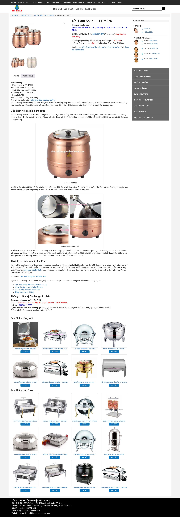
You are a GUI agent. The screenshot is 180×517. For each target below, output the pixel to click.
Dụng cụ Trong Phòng (142, 76)
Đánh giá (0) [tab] (27, 76)
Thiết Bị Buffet (26, 15)
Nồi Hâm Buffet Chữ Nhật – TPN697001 (114, 382)
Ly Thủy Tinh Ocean (141, 106)
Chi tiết (25, 352)
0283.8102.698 (22, 2)
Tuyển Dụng (90, 9)
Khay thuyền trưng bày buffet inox (29, 287)
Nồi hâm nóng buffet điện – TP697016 (55, 382)
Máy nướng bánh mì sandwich (27, 290)
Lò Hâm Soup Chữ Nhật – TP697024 (55, 421)
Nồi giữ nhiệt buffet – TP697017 (25, 349)
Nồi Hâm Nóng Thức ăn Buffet (44, 15)
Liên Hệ (79, 9)
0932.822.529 (148, 32)
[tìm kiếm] (163, 8)
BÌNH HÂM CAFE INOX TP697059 (114, 454)
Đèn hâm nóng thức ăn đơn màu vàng (31, 285)
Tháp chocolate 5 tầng (24, 292)
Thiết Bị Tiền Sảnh (141, 82)
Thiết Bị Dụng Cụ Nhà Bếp (143, 117)
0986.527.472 (98, 34)
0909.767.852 (154, 58)
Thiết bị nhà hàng (141, 71)
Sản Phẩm (69, 9)
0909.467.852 (156, 53)
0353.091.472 (154, 48)
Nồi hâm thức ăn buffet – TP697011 (55, 454)
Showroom (147, 29)
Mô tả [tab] (16, 76)
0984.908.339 (153, 40)
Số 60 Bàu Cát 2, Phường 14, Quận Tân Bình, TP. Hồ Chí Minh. (97, 2)
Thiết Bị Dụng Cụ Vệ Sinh (143, 100)
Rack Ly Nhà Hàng (140, 88)
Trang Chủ (57, 9)
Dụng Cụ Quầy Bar (141, 94)
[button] (64, 23)
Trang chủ (14, 15)
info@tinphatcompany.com (48, 2)
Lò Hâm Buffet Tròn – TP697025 (84, 349)
